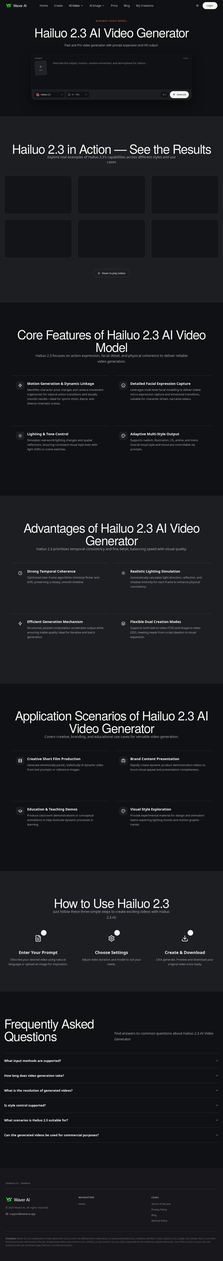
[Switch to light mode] (197, 5)
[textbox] (120, 73)
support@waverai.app (23, 1214)
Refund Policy (159, 1220)
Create (58, 6)
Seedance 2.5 (12, 1183)
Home (44, 6)
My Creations (144, 6)
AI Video (74, 6)
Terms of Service (161, 1204)
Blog (127, 6)
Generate (181, 94)
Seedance (25, 1183)
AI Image (95, 6)
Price (114, 6)
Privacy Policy (159, 1209)
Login (210, 5)
